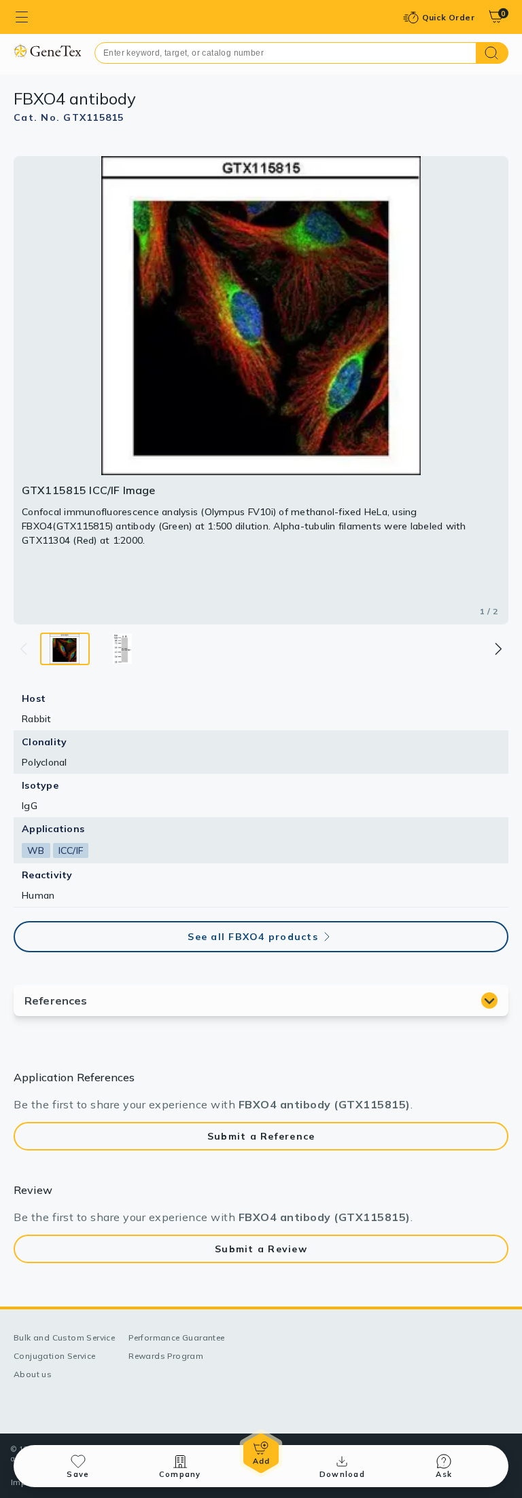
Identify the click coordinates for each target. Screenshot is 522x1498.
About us (33, 1374)
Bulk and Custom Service (64, 1337)
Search (492, 53)
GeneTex (47, 50)
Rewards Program (165, 1356)
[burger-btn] (22, 17)
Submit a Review (261, 1249)
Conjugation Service (55, 1356)
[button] (497, 649)
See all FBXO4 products (253, 937)
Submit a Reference (261, 1136)
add (261, 1453)
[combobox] (285, 53)
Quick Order (448, 17)
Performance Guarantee (176, 1337)
